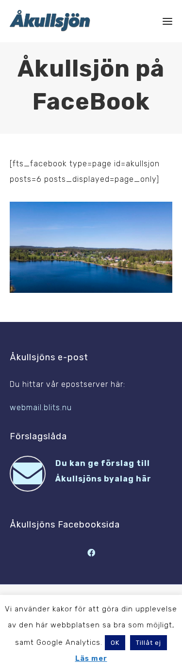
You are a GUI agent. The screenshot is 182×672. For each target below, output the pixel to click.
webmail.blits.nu (41, 407)
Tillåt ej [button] (148, 642)
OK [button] (115, 642)
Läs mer (91, 658)
